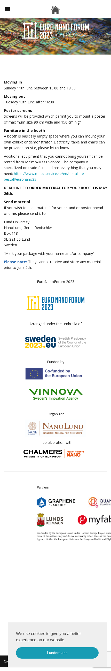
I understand (57, 653)
